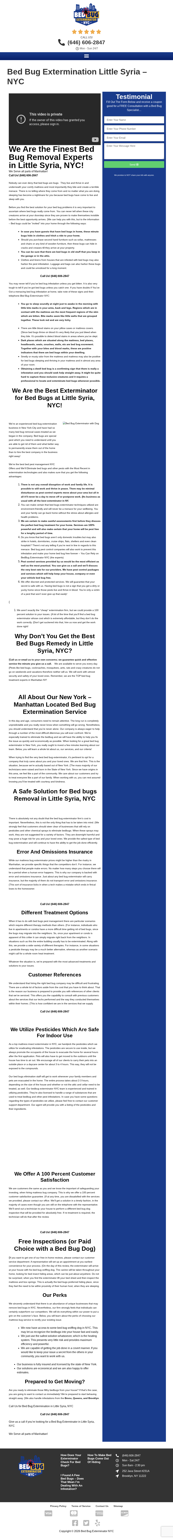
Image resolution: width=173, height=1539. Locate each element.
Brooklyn (93, 1398)
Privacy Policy (58, 1506)
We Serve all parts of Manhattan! (28, 171)
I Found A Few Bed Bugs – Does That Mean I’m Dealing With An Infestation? (72, 1482)
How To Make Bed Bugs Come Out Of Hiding (99, 1459)
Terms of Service (81, 1506)
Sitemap (118, 1506)
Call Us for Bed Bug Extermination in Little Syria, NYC (41, 1406)
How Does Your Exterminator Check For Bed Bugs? (71, 1460)
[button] (86, 56)
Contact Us (102, 1506)
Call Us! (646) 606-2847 (23, 175)
